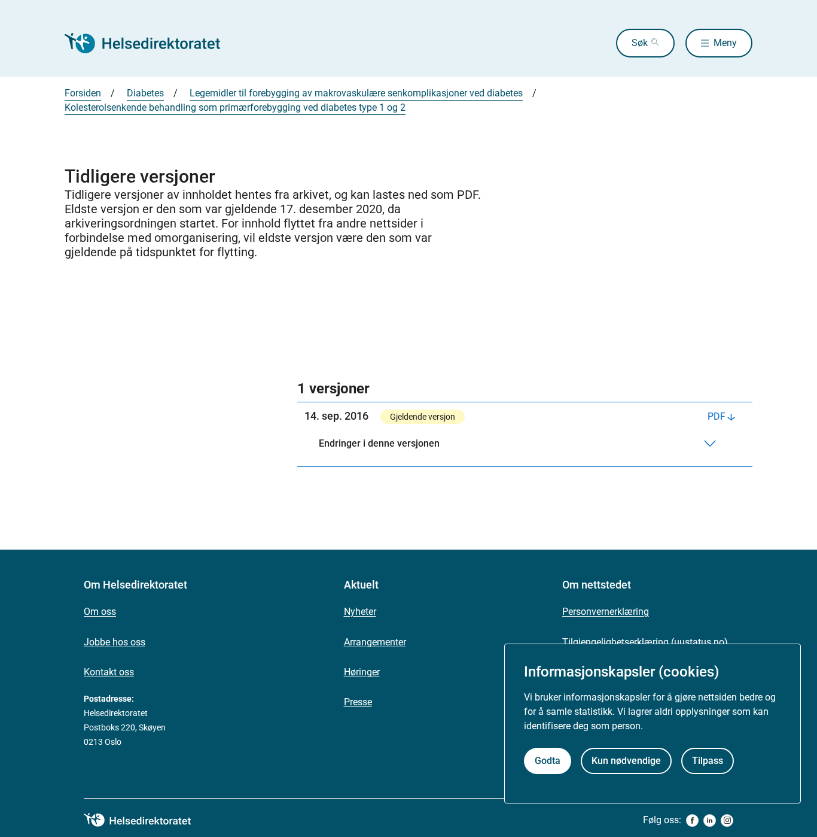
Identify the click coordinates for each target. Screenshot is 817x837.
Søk (640, 42)
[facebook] (692, 820)
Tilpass (707, 760)
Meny (725, 42)
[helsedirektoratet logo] (146, 820)
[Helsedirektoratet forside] (151, 43)
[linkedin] (709, 820)
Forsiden (83, 93)
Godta (547, 760)
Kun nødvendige (626, 760)
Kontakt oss (109, 672)
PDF (716, 416)
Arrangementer (375, 642)
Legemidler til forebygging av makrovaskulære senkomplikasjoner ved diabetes (356, 93)
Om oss (100, 611)
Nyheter (360, 611)
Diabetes (145, 93)
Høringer (362, 672)
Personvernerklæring (605, 611)
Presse (358, 702)
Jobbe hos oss (114, 642)
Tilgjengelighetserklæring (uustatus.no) (645, 642)
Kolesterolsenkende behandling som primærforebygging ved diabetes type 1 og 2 (235, 107)
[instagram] (727, 820)
